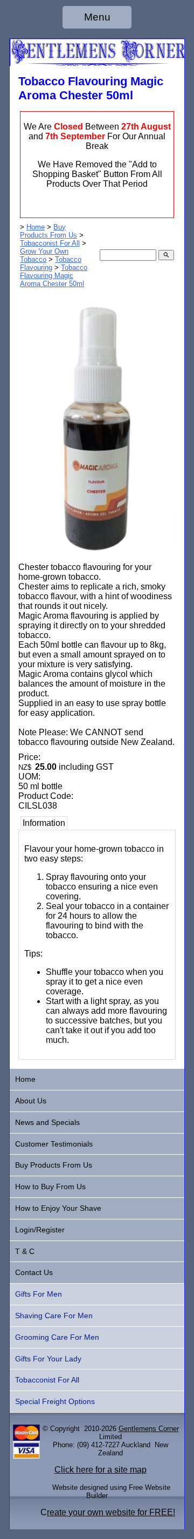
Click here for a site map (100, 1469)
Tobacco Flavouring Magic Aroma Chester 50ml (53, 275)
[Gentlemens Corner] (97, 62)
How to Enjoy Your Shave (58, 1208)
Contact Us (34, 1272)
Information (44, 823)
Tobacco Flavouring (50, 263)
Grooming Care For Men (57, 1337)
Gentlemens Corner (149, 1429)
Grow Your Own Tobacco (44, 255)
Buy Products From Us (48, 231)
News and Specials (47, 1122)
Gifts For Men (38, 1294)
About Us (30, 1100)
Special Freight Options (55, 1401)
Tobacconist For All (50, 243)
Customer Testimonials (54, 1144)
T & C (24, 1251)
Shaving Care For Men (54, 1315)
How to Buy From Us (50, 1186)
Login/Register (40, 1229)
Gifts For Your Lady (48, 1358)
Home (35, 227)
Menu (97, 17)
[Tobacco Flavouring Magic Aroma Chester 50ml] (97, 559)
